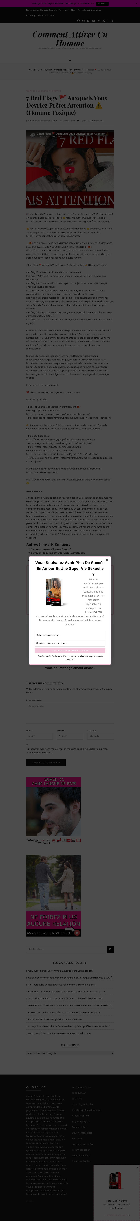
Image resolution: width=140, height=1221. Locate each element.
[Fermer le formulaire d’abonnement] (107, 560)
